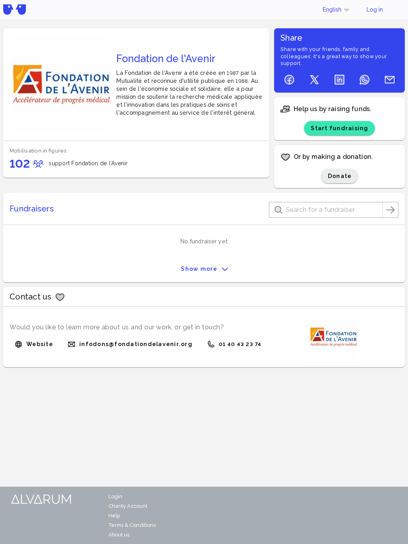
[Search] (390, 210)
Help (114, 516)
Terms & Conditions (132, 525)
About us (118, 535)
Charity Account (127, 506)
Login (115, 496)
